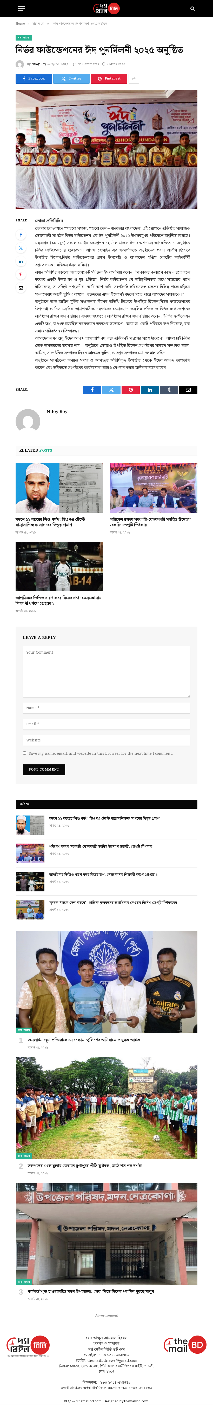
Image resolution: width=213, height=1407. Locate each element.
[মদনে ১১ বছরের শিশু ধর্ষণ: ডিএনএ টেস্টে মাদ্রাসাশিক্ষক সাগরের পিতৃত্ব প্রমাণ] (59, 488)
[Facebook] (21, 234)
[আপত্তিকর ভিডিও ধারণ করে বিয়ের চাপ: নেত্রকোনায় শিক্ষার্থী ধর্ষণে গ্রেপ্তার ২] (59, 566)
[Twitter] (21, 248)
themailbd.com (136, 1401)
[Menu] (21, 8)
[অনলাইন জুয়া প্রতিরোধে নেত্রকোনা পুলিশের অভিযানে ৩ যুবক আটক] (106, 982)
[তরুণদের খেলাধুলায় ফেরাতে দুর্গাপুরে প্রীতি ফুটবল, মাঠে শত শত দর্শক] (106, 1108)
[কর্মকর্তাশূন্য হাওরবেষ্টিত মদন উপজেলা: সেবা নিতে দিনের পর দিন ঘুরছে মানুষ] (106, 1234)
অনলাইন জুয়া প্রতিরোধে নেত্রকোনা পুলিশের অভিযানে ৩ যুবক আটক (84, 1040)
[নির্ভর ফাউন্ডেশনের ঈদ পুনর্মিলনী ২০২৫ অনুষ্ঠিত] (106, 149)
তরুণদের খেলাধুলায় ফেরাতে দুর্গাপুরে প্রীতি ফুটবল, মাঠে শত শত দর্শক (85, 1166)
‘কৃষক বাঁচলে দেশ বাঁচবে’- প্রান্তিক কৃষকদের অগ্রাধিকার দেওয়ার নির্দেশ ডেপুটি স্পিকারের (113, 902)
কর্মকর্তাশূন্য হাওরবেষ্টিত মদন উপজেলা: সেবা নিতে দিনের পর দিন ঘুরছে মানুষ (91, 1292)
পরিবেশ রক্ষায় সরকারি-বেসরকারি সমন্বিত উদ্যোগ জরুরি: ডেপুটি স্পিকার (150, 522)
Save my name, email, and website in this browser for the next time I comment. (101, 754)
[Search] (192, 8)
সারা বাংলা (24, 37)
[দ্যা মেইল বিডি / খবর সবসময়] (106, 8)
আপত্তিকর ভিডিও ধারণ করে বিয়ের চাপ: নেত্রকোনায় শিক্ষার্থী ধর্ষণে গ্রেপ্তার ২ (58, 601)
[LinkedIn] (21, 261)
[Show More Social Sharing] (134, 79)
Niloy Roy (38, 64)
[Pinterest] (21, 274)
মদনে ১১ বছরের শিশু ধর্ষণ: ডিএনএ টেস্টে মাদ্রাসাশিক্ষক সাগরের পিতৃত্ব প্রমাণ (50, 522)
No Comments (88, 64)
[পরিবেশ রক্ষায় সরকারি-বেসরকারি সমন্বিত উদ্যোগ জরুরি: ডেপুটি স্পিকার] (153, 488)
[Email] (21, 287)
